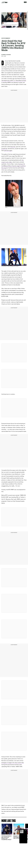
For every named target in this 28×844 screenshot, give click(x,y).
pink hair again (8, 150)
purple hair (4, 148)
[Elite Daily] (4, 2)
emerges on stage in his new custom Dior (12, 762)
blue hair (13, 146)
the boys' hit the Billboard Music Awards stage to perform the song (13, 166)
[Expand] (21, 830)
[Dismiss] (26, 830)
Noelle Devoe (7, 54)
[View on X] (14, 353)
